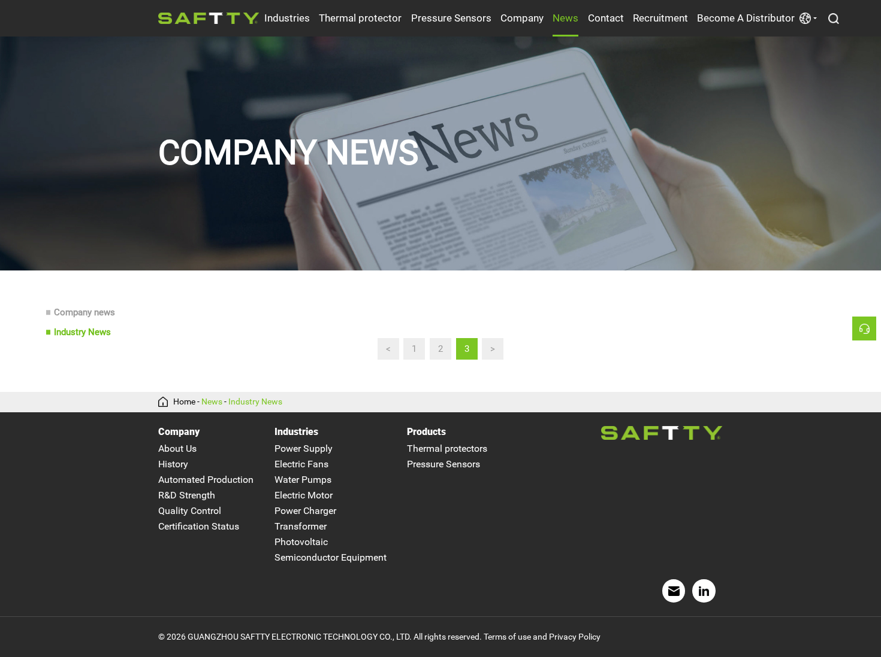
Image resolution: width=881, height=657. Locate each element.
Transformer (300, 526)
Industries (287, 18)
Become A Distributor (746, 18)
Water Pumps (302, 479)
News (565, 18)
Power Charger (305, 510)
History (173, 464)
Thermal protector (360, 18)
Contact (606, 18)
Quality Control (189, 510)
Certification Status (198, 526)
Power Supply (303, 448)
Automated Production (206, 479)
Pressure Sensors (451, 18)
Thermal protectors (447, 448)
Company (522, 18)
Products (426, 431)
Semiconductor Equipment (330, 557)
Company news (84, 312)
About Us (177, 448)
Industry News (82, 332)
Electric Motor (303, 495)
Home (184, 402)
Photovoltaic (301, 542)
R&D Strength (186, 495)
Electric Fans (301, 464)
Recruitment (660, 18)
